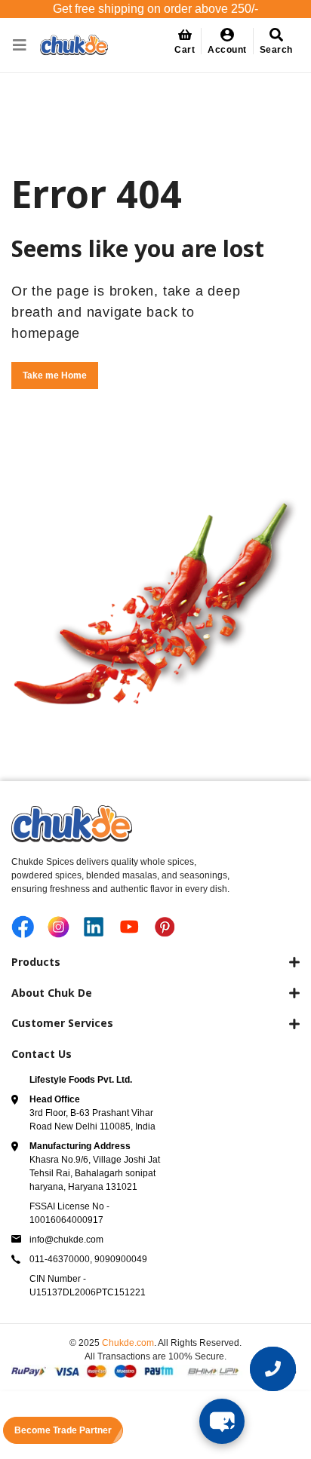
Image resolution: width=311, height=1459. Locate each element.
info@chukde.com (66, 1239)
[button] (228, 41)
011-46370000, (61, 1259)
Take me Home (55, 375)
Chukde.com (128, 1343)
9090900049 (120, 1259)
